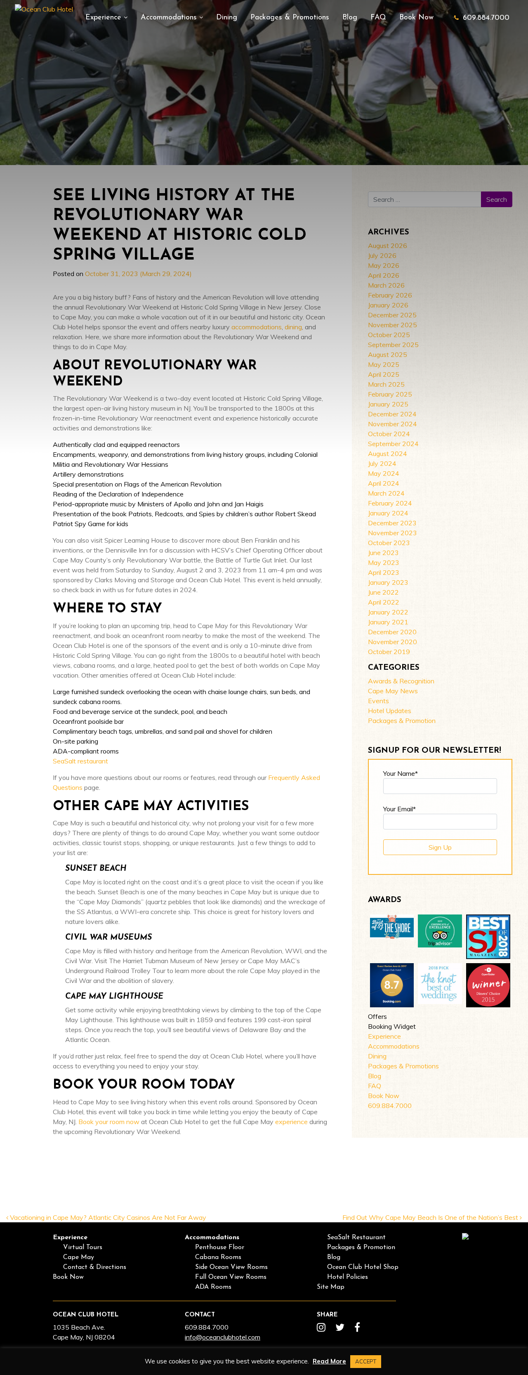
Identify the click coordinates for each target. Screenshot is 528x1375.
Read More (329, 1361)
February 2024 (390, 503)
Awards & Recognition (401, 681)
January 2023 (388, 582)
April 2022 (383, 602)
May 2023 (383, 562)
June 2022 (383, 592)
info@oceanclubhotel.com (222, 1337)
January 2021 (388, 622)
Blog (349, 17)
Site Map (330, 1287)
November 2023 (392, 533)
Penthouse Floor (219, 1247)
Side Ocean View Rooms (231, 1267)
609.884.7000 (486, 18)
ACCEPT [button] (365, 1361)
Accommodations (170, 17)
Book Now (416, 17)
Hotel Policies (347, 1277)
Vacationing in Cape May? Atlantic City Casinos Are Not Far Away (107, 1217)
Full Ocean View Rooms (230, 1277)
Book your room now (108, 1121)
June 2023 (383, 552)
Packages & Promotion (402, 720)
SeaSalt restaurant (80, 761)
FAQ (378, 17)
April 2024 (383, 483)
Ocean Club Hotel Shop (362, 1267)
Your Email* (399, 809)
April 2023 (383, 572)
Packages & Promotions (289, 17)
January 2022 (388, 612)
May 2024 (383, 473)
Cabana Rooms (218, 1257)
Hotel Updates (389, 710)
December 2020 (392, 632)
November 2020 (392, 642)
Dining (226, 17)
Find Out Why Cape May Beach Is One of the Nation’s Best (431, 1217)
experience (291, 1121)
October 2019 (389, 651)
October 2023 (389, 543)
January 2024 (388, 513)
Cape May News (393, 691)
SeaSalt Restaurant (356, 1237)
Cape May (78, 1257)
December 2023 (392, 523)
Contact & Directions (94, 1267)
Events (378, 701)
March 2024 (386, 493)
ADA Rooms (213, 1287)
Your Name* (400, 773)
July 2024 (382, 463)
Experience (104, 17)
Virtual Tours (82, 1247)
